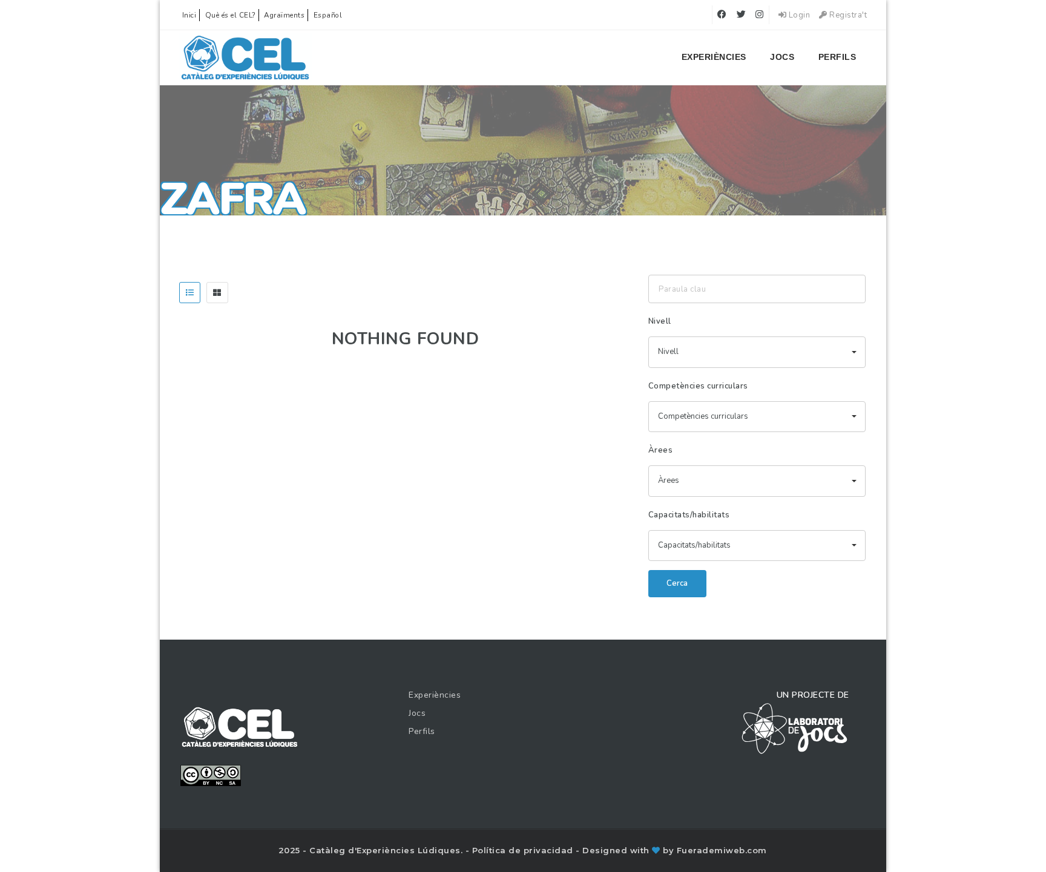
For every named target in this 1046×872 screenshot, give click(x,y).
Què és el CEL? (230, 15)
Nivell (659, 321)
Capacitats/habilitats (689, 515)
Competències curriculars (698, 386)
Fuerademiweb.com (722, 850)
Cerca (677, 583)
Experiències (714, 57)
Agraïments (284, 15)
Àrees (660, 450)
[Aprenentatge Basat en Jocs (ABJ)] (245, 57)
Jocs (782, 57)
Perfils (837, 57)
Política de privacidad (524, 850)
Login (798, 15)
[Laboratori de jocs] (794, 728)
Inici (189, 15)
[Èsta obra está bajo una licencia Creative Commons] (210, 774)
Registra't (847, 15)
